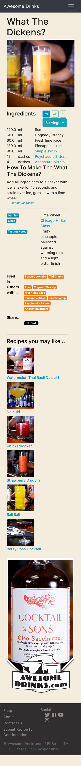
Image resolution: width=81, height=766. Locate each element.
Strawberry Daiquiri (23, 480)
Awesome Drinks (21, 6)
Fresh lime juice (35, 292)
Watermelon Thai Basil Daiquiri (33, 377)
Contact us (12, 723)
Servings (53, 122)
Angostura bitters (50, 162)
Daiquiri (13, 412)
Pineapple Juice (35, 298)
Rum (28, 287)
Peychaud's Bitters (50, 156)
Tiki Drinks (56, 276)
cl (63, 114)
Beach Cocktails (35, 276)
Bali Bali (13, 514)
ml (46, 114)
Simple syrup (46, 151)
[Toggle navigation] (71, 6)
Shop (7, 710)
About (8, 717)
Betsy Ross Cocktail (24, 549)
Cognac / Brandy (45, 287)
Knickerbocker (19, 446)
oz (55, 114)
